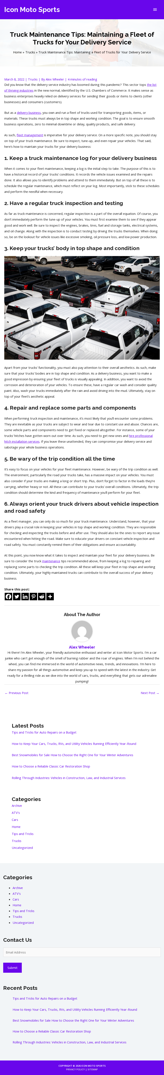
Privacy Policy (75, 1069)
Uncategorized (22, 847)
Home (16, 827)
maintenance (51, 561)
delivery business (29, 112)
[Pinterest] (33, 596)
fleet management (30, 135)
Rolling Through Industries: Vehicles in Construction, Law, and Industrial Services (69, 778)
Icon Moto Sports (32, 9)
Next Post (150, 693)
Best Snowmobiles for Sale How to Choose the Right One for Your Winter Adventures (72, 755)
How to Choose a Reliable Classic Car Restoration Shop (51, 766)
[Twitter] (16, 596)
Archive (17, 805)
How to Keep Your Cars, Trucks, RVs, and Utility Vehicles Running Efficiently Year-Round (74, 743)
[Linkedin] (25, 596)
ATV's (16, 812)
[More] (50, 596)
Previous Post (16, 693)
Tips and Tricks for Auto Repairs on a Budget (44, 732)
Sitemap (93, 1069)
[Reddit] (41, 596)
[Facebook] (8, 596)
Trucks (33, 79)
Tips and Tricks (23, 834)
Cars (15, 819)
